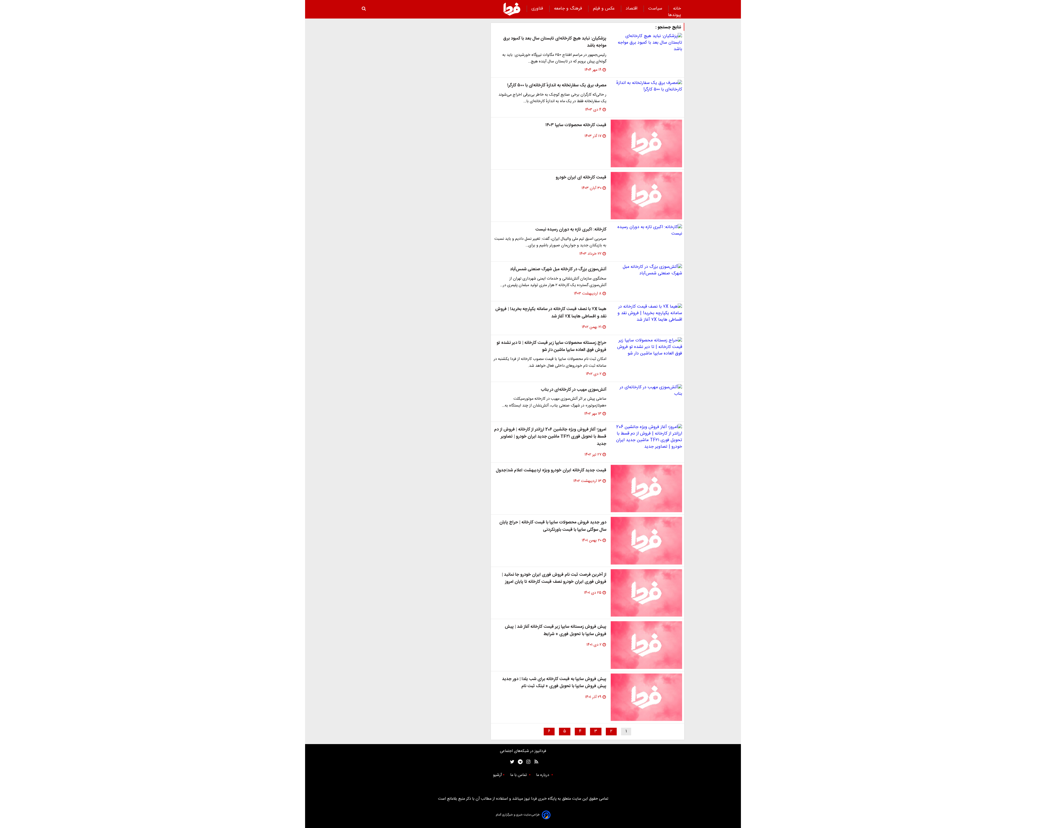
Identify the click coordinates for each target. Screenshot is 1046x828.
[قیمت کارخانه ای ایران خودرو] (646, 196)
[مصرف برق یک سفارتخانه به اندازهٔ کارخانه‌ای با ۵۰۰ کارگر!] (646, 86)
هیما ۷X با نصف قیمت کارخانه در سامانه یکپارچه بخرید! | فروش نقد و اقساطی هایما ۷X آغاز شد (550, 312)
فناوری (538, 8)
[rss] (534, 762)
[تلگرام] (518, 762)
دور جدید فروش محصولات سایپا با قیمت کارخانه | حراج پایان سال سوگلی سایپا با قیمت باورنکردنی (552, 526)
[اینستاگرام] (527, 762)
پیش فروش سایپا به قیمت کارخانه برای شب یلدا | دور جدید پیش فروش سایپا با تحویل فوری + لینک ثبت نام (554, 682)
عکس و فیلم (604, 8)
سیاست (656, 8)
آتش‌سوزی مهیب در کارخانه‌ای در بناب (573, 389)
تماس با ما (519, 775)
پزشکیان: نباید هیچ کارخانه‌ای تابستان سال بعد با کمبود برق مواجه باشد (554, 42)
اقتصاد (632, 8)
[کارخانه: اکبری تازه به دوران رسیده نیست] (646, 230)
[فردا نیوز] (512, 9)
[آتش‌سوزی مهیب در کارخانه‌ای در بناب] (646, 390)
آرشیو (497, 775)
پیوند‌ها (674, 15)
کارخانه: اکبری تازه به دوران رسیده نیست (570, 229)
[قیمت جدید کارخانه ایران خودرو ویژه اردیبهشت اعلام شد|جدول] (646, 488)
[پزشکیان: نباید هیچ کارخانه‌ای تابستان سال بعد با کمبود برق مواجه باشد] (646, 43)
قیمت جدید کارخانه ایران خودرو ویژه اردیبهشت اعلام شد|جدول (551, 470)
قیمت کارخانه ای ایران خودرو (581, 177)
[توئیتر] (511, 762)
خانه (677, 8)
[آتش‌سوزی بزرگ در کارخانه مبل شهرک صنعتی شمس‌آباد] (646, 270)
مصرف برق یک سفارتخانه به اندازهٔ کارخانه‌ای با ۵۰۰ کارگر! (556, 85)
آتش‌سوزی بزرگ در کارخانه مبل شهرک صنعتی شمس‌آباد (558, 269)
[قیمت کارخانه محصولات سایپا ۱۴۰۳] (646, 143)
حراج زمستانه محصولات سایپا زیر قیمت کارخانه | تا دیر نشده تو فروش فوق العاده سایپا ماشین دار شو (551, 346)
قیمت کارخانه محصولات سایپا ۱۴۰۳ (575, 125)
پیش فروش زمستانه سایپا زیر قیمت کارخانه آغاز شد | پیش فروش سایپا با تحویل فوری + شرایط (555, 630)
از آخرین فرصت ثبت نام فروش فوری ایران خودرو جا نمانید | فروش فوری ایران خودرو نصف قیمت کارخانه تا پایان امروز (554, 578)
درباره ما (543, 775)
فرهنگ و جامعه (568, 8)
